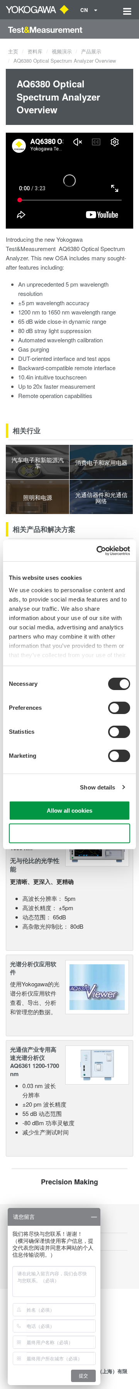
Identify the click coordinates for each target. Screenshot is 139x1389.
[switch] (119, 708)
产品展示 (91, 51)
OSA (61, 258)
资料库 (34, 51)
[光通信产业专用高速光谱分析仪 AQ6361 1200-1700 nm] (97, 1064)
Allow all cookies (69, 810)
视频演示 (62, 51)
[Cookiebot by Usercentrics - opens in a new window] (98, 551)
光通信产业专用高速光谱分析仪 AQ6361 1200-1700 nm (34, 1061)
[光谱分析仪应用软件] (97, 986)
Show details (97, 787)
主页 (13, 51)
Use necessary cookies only (69, 833)
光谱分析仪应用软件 (33, 968)
